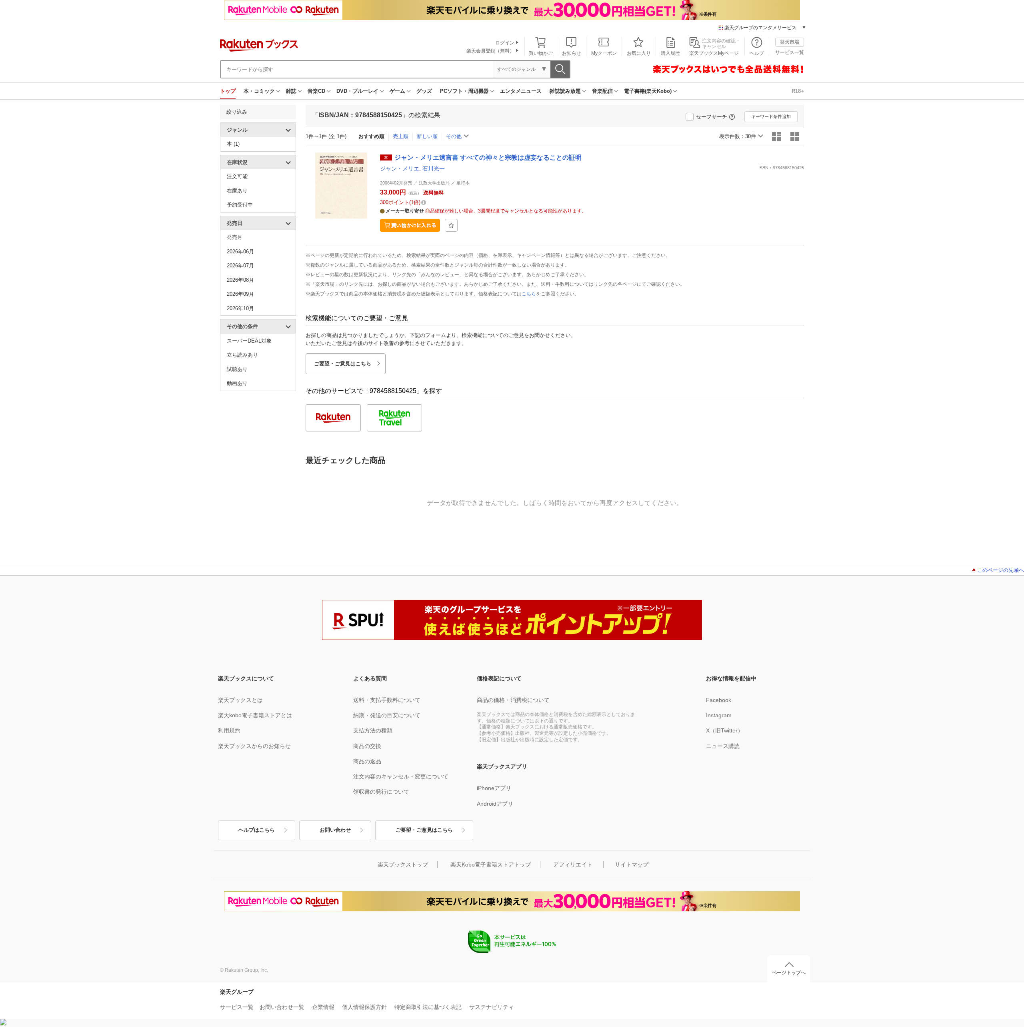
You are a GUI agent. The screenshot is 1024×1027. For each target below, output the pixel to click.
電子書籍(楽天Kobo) (648, 91)
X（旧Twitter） (724, 730)
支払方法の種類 (372, 730)
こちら (529, 294)
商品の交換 (367, 746)
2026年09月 (240, 294)
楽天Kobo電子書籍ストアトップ (490, 864)
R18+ (798, 91)
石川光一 (433, 168)
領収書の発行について (381, 791)
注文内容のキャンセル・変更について (400, 776)
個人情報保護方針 (364, 1007)
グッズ (424, 91)
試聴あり (237, 369)
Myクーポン (604, 53)
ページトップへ (789, 972)
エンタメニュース (521, 91)
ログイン (504, 43)
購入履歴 (670, 53)
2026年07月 (240, 266)
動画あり (237, 383)
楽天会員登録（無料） (490, 50)
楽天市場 (789, 42)
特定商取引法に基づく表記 (428, 1007)
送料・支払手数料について (386, 700)
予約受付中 (240, 205)
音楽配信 (602, 91)
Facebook (718, 700)
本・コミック (259, 91)
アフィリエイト (572, 864)
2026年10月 (240, 308)
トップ (228, 91)
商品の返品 (367, 761)
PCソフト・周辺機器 (464, 91)
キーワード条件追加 (771, 116)
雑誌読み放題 (565, 91)
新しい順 (427, 136)
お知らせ (571, 53)
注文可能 (237, 176)
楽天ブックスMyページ (714, 53)
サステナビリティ (491, 1007)
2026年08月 (240, 280)
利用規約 (229, 730)
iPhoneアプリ (494, 788)
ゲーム (397, 91)
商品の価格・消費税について (513, 700)
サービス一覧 (789, 52)
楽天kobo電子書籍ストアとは (255, 715)
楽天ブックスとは (240, 700)
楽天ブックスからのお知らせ (254, 746)
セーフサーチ (711, 117)
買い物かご (541, 53)
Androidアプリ (495, 803)
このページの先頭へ (1000, 570)
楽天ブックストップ (403, 864)
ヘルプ (757, 53)
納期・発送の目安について (386, 715)
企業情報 (323, 1007)
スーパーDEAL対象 (249, 341)
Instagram (719, 715)
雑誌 (291, 91)
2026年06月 (240, 252)
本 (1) (233, 144)
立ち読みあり (242, 355)
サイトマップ (631, 864)
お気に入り (639, 53)
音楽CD (316, 91)
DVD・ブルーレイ (357, 91)
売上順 (400, 136)
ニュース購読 (723, 746)
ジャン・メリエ (399, 168)
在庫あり (237, 191)
